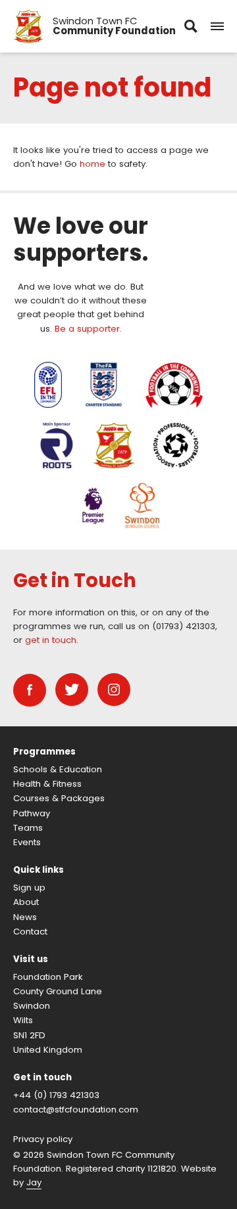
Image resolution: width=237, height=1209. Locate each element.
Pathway (31, 813)
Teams (28, 828)
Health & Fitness (47, 784)
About (26, 902)
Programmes (44, 751)
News (25, 917)
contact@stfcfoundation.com (75, 1109)
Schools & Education (57, 769)
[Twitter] (71, 689)
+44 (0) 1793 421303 (56, 1095)
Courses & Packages (59, 798)
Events (27, 842)
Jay (33, 1182)
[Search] (191, 26)
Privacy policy (42, 1139)
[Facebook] (29, 690)
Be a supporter (87, 328)
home (92, 164)
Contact (30, 931)
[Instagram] (113, 689)
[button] (217, 26)
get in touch (50, 640)
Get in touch (42, 1077)
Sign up (29, 887)
